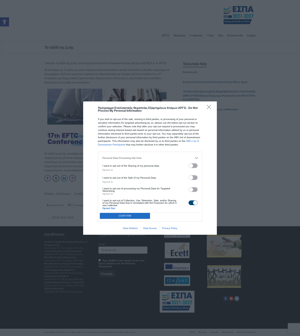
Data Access (150, 228)
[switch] (193, 165)
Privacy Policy (169, 228)
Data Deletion (130, 228)
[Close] (210, 108)
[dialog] (150, 168)
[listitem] (150, 158)
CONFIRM (125, 215)
